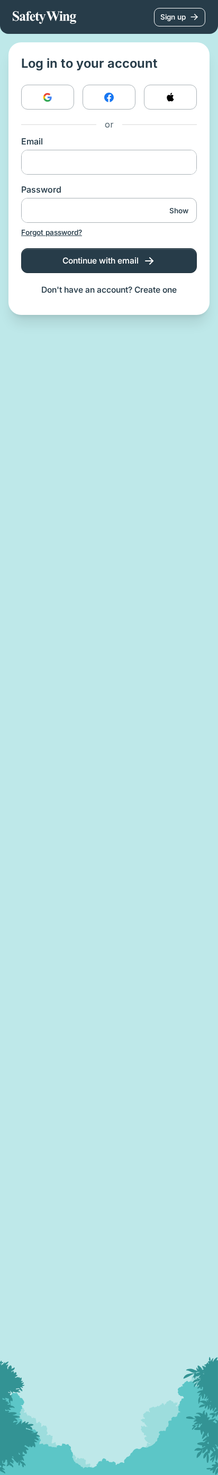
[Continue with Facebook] (109, 97)
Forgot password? (51, 232)
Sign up (173, 17)
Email (32, 141)
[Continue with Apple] (170, 97)
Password (41, 189)
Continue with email (100, 261)
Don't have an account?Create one (109, 290)
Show (178, 210)
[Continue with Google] (47, 97)
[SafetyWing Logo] (44, 17)
